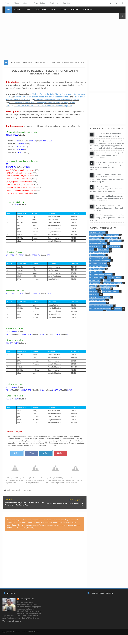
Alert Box (107, 280)
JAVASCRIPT (88, 9)
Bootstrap (118, 309)
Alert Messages (94, 283)
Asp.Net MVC (94, 294)
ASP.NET (18, 9)
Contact (26, 3)
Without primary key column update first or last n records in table (42, 97)
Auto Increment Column (97, 303)
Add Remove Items (113, 246)
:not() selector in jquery (97, 232)
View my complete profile (11, 621)
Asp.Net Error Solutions (110, 292)
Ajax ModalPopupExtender (98, 266)
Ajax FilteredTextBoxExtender (99, 261)
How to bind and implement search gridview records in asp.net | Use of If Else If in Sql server (106, 198)
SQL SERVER (41, 9)
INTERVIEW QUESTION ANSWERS (19, 16)
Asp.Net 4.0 (105, 289)
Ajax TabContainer (95, 272)
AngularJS (92, 286)
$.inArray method (115, 241)
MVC (28, 9)
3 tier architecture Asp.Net (98, 244)
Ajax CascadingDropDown (98, 258)
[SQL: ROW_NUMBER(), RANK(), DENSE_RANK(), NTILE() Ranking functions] (56, 467)
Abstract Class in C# (96, 246)
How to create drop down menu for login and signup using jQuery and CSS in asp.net (106, 208)
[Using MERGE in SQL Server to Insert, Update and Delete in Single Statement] (36, 467)
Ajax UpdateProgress (96, 277)
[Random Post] (116, 16)
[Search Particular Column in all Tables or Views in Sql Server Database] (76, 467)
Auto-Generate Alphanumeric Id (100, 309)
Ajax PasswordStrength (97, 269)
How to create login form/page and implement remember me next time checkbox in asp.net (106, 155)
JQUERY (74, 9)
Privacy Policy (39, 3)
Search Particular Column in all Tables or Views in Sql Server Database (75, 480)
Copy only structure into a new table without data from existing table (43, 105)
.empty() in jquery (113, 235)
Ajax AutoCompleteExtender (99, 252)
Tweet (18, 453)
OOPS (54, 9)
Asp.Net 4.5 (93, 292)
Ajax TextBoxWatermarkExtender (100, 275)
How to (77, 97)
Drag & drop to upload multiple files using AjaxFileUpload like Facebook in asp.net (107, 217)
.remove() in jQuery (111, 238)
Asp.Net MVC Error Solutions (99, 297)
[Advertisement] (64, 38)
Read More (27, 490)
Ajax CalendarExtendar (97, 255)
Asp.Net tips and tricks (96, 300)
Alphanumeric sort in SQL (112, 283)
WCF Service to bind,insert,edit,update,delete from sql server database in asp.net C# (106, 188)
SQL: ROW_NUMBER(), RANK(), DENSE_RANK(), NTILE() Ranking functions (55, 480)
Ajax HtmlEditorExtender (97, 263)
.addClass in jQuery (95, 235)
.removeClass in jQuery (97, 241)
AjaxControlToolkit (114, 277)
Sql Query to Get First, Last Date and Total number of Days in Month (15, 480)
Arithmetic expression (107, 286)
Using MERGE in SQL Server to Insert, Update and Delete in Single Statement (36, 480)
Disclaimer (54, 3)
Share (32, 453)
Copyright (66, 3)
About (16, 3)
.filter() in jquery (94, 238)
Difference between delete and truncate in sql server (56, 99)
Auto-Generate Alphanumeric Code (101, 306)
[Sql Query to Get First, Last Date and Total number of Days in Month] (16, 467)
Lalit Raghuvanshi (27, 599)
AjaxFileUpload (94, 280)
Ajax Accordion (103, 249)
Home (7, 3)
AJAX (63, 9)
